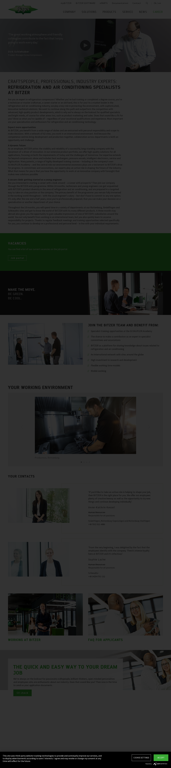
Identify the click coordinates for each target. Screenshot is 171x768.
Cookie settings (141, 757)
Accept (161, 757)
